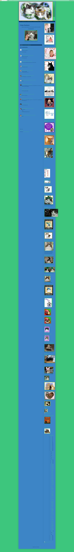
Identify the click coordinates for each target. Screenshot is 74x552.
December (52, 451)
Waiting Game (52, 472)
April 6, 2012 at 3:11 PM (30, 98)
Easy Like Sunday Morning (52, 466)
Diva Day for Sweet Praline (52, 474)
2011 (51, 535)
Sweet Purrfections (24, 49)
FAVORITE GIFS (24, 21)
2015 (51, 447)
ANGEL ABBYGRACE (24, 108)
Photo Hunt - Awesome (52, 514)
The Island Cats (24, 61)
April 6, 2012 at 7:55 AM (29, 61)
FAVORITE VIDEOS (29, 21)
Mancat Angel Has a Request (52, 494)
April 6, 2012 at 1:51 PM (31, 94)
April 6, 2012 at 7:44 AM (30, 55)
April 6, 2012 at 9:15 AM (30, 70)
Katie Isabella (23, 84)
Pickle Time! (52, 486)
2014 (51, 448)
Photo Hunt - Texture (52, 468)
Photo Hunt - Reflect (52, 482)
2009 (51, 537)
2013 (51, 449)
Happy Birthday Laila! (52, 470)
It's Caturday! (52, 497)
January (52, 533)
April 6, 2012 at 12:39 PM (29, 84)
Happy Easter (52, 512)
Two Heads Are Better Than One (52, 506)
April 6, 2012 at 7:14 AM (30, 49)
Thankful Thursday (52, 520)
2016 (51, 446)
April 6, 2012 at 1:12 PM (27, 89)
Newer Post (21, 130)
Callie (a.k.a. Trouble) (24, 75)
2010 (51, 536)
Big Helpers (52, 501)
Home (20, 21)
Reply (22, 63)
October (52, 454)
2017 (51, 445)
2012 (51, 450)
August (52, 458)
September (52, 456)
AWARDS (41, 21)
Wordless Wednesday (52, 489)
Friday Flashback (52, 485)
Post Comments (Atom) (26, 131)
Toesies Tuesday (52, 477)
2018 (51, 444)
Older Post (40, 130)
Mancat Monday (52, 464)
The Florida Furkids (24, 55)
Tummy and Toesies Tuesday (52, 524)
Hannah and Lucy (24, 70)
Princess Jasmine (24, 98)
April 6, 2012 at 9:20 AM (31, 75)
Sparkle (23, 89)
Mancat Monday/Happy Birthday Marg (52, 509)
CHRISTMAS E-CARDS (36, 21)
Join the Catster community (47, 425)
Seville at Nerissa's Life (25, 94)
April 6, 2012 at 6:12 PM (30, 108)
